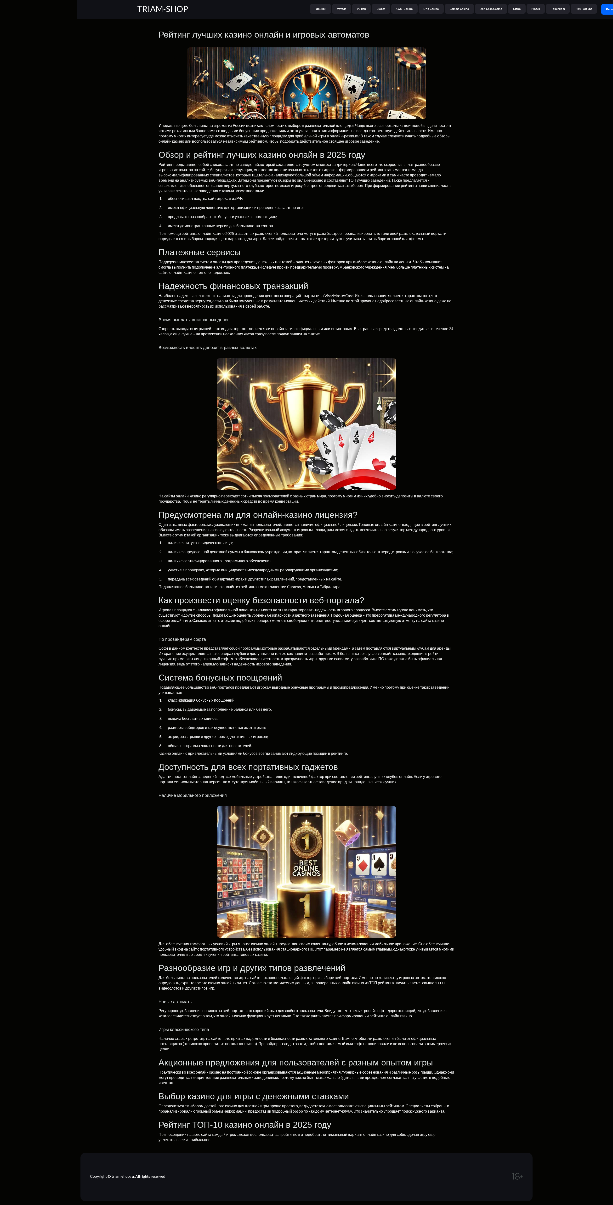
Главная (320, 9)
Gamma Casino (459, 9)
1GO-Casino (404, 9)
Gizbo (517, 9)
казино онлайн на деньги (389, 261)
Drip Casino (431, 9)
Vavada (341, 9)
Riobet (381, 9)
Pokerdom (558, 9)
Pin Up (535, 9)
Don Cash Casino (491, 9)
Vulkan (361, 9)
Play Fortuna (583, 9)
